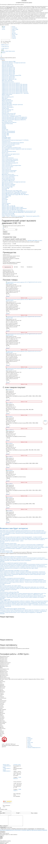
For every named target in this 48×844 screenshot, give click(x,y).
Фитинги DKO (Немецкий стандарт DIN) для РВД (12, 190)
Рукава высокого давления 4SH (8, 72)
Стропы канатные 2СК (6, 169)
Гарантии (14, 38)
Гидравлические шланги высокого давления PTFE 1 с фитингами (15, 93)
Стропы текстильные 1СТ (7, 164)
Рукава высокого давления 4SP (8, 74)
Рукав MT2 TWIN (5, 135)
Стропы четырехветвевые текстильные (10, 159)
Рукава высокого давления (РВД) (8, 61)
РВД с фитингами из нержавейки (8, 184)
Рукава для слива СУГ (6, 110)
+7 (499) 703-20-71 (5, 48)
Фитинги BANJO (5, 197)
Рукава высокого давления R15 (8, 78)
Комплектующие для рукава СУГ (8, 114)
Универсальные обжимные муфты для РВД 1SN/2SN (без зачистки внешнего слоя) (19, 211)
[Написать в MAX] (45, 422)
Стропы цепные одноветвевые (8, 176)
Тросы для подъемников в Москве (9, 151)
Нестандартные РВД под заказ (8, 180)
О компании (14, 28)
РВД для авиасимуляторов (7, 100)
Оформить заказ (3, 843)
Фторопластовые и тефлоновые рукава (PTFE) (11, 75)
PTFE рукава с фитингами (7, 121)
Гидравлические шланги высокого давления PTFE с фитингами (15, 91)
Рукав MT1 (4, 127)
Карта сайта (29, 746)
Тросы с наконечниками (7, 146)
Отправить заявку (4, 51)
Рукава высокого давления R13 (8, 76)
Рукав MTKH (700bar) (6, 138)
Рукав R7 (4, 124)
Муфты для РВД (5, 204)
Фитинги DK (4, 189)
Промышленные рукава (7, 102)
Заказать (5, 231)
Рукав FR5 (4, 136)
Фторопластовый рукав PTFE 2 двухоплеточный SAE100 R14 (14, 118)
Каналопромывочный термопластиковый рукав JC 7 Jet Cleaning (15, 140)
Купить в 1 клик (6, 233)
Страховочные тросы (6, 141)
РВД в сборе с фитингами (7, 80)
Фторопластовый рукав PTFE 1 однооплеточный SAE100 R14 (14, 117)
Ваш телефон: (34, 813)
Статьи (28, 741)
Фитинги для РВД (5, 188)
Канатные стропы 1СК (6, 168)
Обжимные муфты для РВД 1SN (8, 206)
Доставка (14, 33)
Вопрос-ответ (15, 34)
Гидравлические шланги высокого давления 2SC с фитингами (14, 86)
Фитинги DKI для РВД (6, 195)
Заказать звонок (11, 51)
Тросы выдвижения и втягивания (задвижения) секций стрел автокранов (17, 149)
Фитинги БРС (4, 202)
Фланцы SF (4, 198)
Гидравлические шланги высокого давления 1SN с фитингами (14, 85)
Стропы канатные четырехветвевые (9, 170)
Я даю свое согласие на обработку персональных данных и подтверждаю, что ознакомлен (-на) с (23, 829)
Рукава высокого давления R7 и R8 (9, 79)
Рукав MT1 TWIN (5, 133)
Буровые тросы (5, 152)
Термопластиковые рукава (7, 64)
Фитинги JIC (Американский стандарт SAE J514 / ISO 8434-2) (14, 192)
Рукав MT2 (4, 128)
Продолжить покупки (4, 842)
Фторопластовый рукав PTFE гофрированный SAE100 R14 (14, 119)
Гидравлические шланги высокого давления (11, 83)
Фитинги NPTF (5, 199)
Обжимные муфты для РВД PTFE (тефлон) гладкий (12, 207)
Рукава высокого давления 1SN (8, 69)
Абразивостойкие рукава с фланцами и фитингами (12, 104)
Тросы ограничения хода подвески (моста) (10, 154)
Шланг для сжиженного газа (7, 65)
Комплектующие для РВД (7, 187)
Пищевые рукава (5, 108)
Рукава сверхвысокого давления (8, 214)
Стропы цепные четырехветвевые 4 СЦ (10, 175)
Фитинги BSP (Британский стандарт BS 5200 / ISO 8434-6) (14, 193)
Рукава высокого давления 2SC (8, 70)
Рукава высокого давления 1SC (8, 67)
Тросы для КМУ (5, 150)
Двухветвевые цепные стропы (8, 174)
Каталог (13, 26)
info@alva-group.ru (5, 44)
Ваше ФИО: (2, 813)
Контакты (14, 36)
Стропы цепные (5, 173)
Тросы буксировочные (6, 155)
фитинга (11, 552)
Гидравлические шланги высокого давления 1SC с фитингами (14, 84)
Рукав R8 (4, 126)
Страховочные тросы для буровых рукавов (10, 143)
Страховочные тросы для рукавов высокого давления (13, 142)
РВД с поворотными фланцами (8, 185)
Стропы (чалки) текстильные (8, 157)
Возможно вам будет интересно (14, 528)
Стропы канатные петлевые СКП (8, 171)
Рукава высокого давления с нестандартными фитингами (14, 62)
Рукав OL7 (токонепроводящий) (8, 131)
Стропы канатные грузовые (7, 166)
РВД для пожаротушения (7, 94)
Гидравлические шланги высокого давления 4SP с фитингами (14, 90)
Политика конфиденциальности (33, 747)
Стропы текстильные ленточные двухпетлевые (11, 165)
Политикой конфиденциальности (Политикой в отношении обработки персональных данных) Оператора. (23, 830)
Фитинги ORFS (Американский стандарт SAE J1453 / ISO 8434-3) (15, 194)
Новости (13, 30)
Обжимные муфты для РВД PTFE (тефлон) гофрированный (14, 208)
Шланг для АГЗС (5, 112)
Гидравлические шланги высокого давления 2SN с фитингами (14, 88)
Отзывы (13, 35)
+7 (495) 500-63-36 (5, 46)
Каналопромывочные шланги (8, 81)
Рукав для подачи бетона (7, 105)
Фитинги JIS (4, 200)
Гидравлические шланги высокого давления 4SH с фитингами (14, 89)
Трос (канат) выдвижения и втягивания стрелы (11, 147)
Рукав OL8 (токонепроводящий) (8, 132)
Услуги (13, 31)
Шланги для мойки (6, 95)
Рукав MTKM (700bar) (6, 137)
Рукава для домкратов (6, 99)
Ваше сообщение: (4, 825)
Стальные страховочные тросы (8, 145)
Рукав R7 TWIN (5, 129)
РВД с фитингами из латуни (7, 183)
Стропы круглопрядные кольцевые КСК (10, 162)
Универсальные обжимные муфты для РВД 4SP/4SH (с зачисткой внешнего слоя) (18, 212)
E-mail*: (18, 813)
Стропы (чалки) (5, 156)
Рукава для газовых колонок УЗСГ (9, 113)
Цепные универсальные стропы (8, 178)
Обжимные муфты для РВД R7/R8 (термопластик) (12, 209)
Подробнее (2, 59)
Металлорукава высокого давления (9, 122)
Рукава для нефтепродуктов (7, 66)
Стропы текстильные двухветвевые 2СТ (10, 160)
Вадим (4, 767)
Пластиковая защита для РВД (8, 213)
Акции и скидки (15, 29)
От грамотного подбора (5, 552)
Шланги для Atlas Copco (7, 103)
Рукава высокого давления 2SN (8, 71)
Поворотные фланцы (6, 203)
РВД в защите (5, 98)
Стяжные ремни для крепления (8, 161)
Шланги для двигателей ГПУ (8, 97)
